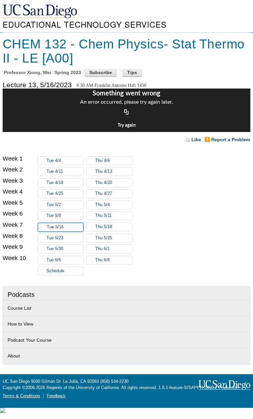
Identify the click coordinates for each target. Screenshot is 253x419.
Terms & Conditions (21, 396)
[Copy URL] (126, 112)
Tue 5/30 (54, 249)
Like (196, 139)
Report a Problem (230, 139)
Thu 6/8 (102, 260)
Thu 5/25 (103, 238)
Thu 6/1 (102, 249)
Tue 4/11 (54, 171)
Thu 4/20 (103, 182)
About (14, 355)
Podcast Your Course (30, 340)
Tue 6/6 (53, 260)
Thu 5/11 (103, 215)
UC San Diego (40, 11)
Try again (127, 125)
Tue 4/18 (54, 182)
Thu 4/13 (103, 171)
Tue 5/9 (53, 215)
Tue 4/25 (54, 193)
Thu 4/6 (102, 160)
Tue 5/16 (55, 227)
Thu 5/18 (103, 226)
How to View (20, 324)
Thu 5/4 (102, 204)
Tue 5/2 (53, 204)
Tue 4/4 (53, 160)
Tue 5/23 (54, 238)
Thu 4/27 (103, 193)
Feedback (56, 396)
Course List (19, 308)
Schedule (55, 271)
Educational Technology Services (85, 24)
